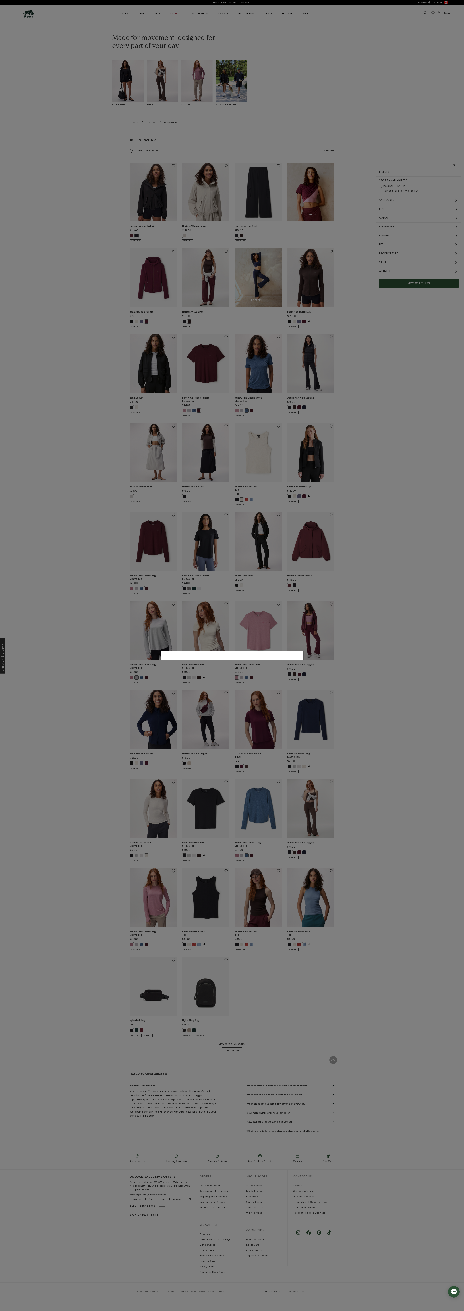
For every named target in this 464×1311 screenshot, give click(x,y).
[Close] (299, 655)
